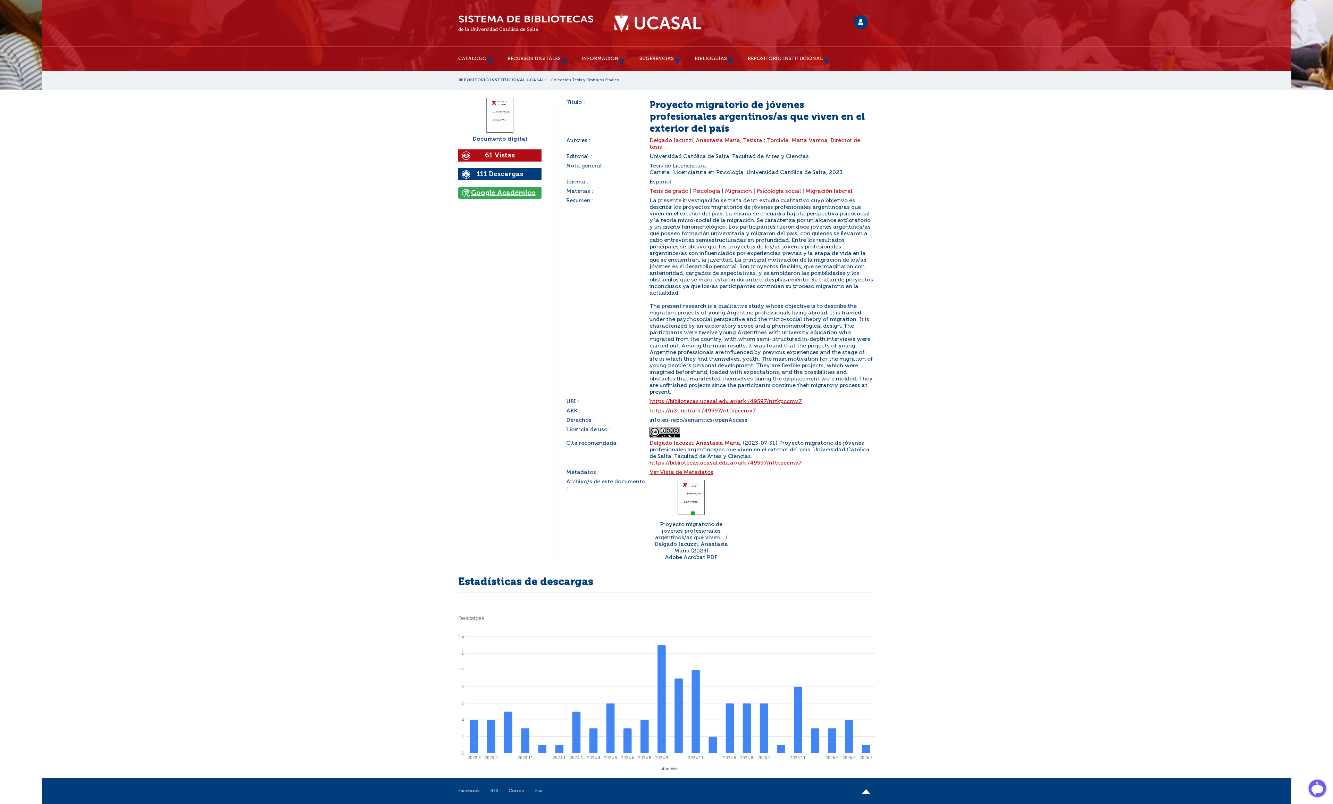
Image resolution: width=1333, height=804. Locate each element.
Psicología (706, 191)
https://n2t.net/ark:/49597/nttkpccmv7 (702, 411)
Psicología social (778, 191)
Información (600, 58)
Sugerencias (656, 58)
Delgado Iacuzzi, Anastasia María (694, 443)
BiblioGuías (711, 58)
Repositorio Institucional (785, 58)
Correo (517, 791)
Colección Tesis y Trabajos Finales (585, 80)
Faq (539, 791)
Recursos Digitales (534, 58)
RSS (494, 791)
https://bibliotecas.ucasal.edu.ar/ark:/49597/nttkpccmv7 (725, 401)
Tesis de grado (668, 191)
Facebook (469, 791)
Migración (738, 191)
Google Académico (503, 193)
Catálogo (472, 58)
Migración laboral (828, 191)
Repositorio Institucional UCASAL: (502, 80)
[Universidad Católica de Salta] (657, 23)
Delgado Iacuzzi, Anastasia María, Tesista (705, 140)
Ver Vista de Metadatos (681, 472)
